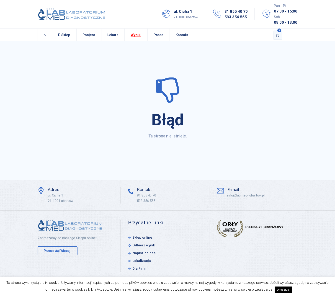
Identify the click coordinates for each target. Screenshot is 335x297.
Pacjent (88, 35)
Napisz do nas (143, 253)
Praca (158, 35)
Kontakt (182, 35)
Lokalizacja (141, 261)
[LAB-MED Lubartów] (72, 14)
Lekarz (112, 35)
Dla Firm (139, 268)
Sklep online (142, 237)
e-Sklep (64, 35)
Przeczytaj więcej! (57, 251)
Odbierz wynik (143, 245)
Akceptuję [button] (283, 289)
